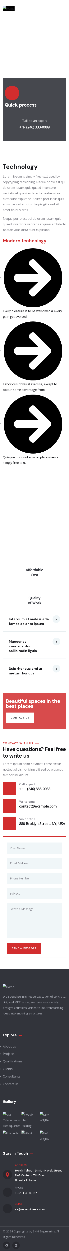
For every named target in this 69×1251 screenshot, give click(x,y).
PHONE (19, 1187)
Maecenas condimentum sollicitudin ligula (23, 646)
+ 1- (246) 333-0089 (34, 127)
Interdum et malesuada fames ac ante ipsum (29, 621)
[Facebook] (6, 1245)
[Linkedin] (16, 1245)
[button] (34, 621)
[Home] (9, 8)
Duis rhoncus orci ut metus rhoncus (25, 671)
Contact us (20, 717)
